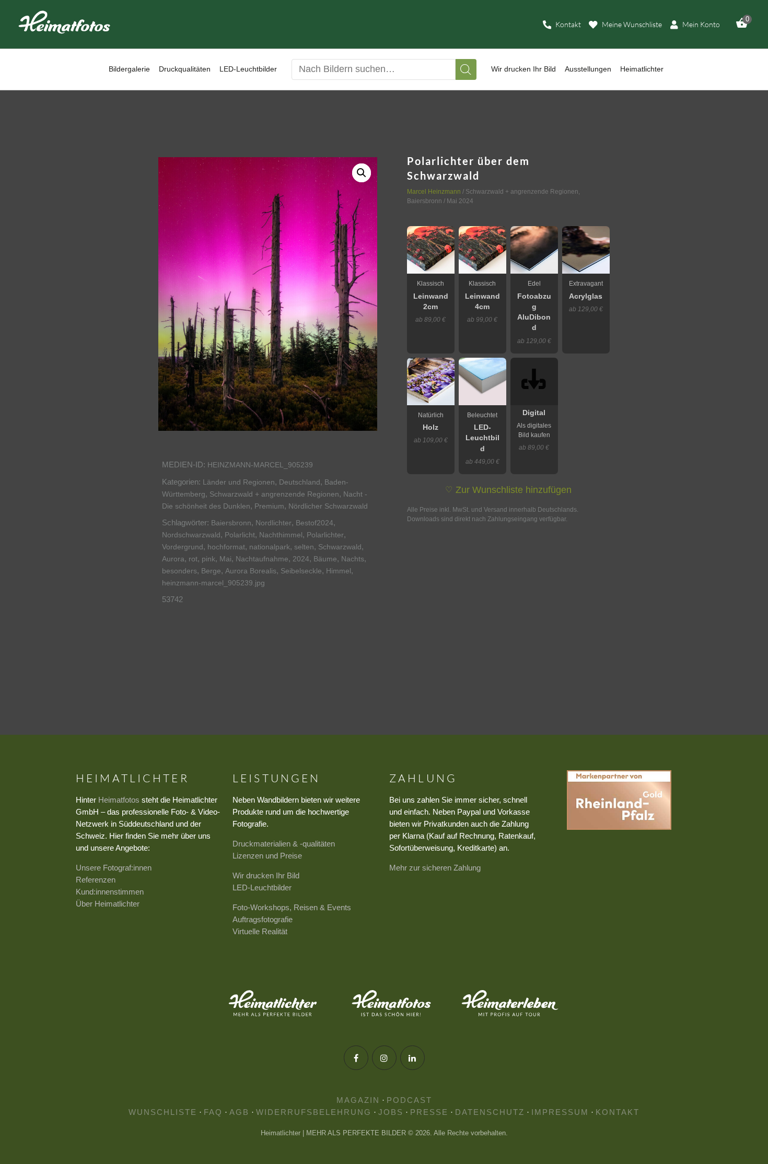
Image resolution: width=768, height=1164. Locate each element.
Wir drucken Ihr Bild (265, 875)
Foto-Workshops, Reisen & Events (291, 907)
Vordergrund (182, 547)
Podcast (409, 1100)
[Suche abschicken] (466, 69)
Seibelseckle (301, 571)
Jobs (390, 1112)
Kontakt (617, 1112)
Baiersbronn (231, 523)
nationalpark (269, 547)
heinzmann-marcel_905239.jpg (213, 583)
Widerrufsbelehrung (313, 1112)
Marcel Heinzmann (434, 191)
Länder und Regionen (239, 482)
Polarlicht (240, 535)
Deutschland (299, 482)
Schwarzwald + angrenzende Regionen (274, 494)
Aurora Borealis (250, 571)
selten (304, 547)
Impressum (560, 1112)
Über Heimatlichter (107, 903)
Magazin (358, 1100)
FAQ (213, 1112)
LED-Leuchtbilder (262, 887)
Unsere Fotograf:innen (114, 867)
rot (193, 559)
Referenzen (95, 879)
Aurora (173, 559)
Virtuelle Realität (259, 931)
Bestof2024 (314, 523)
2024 (301, 559)
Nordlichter (273, 523)
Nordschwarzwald (191, 535)
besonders (179, 571)
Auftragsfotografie (262, 919)
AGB (239, 1112)
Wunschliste (163, 1112)
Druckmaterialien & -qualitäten (283, 843)
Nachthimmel (280, 535)
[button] (361, 172)
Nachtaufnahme (262, 559)
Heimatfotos (118, 799)
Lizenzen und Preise (267, 855)
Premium (269, 506)
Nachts (352, 559)
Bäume (325, 559)
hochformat (226, 547)
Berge (211, 571)
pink (208, 559)
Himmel (338, 571)
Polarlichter (325, 535)
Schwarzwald (340, 547)
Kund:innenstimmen (110, 891)
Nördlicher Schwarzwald (328, 506)
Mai (225, 559)
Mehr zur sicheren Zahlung (435, 867)
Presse (429, 1112)
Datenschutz (490, 1112)
